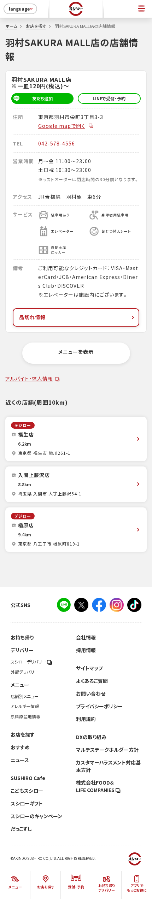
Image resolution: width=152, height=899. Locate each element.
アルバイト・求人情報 (29, 378)
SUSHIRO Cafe (28, 777)
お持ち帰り (22, 637)
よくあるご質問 (92, 680)
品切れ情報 (32, 317)
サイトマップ (89, 668)
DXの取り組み (91, 736)
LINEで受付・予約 (109, 98)
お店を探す (36, 26)
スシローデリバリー (29, 662)
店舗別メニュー (25, 696)
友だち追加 (42, 98)
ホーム (11, 26)
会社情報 (86, 637)
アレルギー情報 (25, 706)
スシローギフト (27, 803)
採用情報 (86, 650)
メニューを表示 (76, 351)
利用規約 (86, 718)
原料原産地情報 (25, 716)
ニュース (20, 759)
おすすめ (20, 747)
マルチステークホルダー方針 (107, 749)
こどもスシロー (27, 790)
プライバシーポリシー (99, 706)
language (19, 9)
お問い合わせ (90, 693)
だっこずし (21, 828)
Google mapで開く (61, 125)
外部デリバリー (24, 672)
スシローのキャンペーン (36, 816)
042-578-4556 (56, 143)
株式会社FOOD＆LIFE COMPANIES (96, 786)
